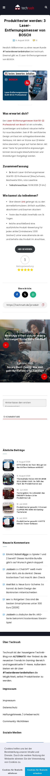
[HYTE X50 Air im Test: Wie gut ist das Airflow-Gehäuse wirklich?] (8, 465)
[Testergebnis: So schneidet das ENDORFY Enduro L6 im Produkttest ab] (8, 493)
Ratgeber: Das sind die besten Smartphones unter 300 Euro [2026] (24, 603)
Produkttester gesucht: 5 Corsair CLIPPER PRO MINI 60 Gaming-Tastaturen (32, 509)
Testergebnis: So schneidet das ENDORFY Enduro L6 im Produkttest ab (31, 495)
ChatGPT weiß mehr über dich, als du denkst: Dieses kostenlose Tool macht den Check (25, 573)
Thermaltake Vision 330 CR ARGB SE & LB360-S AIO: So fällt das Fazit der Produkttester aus (31, 481)
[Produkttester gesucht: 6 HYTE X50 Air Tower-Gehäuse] (8, 521)
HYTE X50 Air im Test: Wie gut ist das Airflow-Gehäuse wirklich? (31, 466)
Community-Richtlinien (16, 721)
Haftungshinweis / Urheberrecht (21, 714)
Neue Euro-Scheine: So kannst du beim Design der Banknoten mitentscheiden (25, 588)
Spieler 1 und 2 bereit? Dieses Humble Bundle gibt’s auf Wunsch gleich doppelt (26, 558)
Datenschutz (10, 707)
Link (23, 201)
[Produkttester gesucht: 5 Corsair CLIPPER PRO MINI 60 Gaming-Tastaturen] (8, 507)
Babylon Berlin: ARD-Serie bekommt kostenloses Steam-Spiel (26, 618)
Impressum (9, 700)
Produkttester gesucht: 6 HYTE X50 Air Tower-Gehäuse (31, 522)
